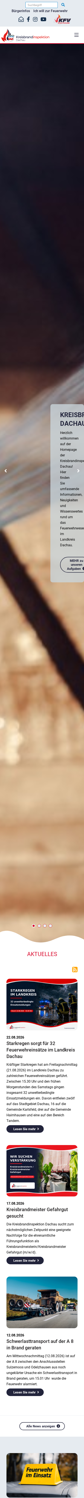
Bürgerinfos (21, 11)
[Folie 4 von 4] (50, 926)
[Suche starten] (63, 5)
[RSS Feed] (75, 969)
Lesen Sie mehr (24, 1129)
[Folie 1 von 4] (33, 926)
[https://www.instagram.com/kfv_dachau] (35, 19)
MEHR (69, 526)
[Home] (42, 35)
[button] (76, 35)
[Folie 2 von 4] (39, 926)
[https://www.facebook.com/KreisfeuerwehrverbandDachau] (28, 19)
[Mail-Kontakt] (21, 19)
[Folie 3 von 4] (45, 926)
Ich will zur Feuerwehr (50, 11)
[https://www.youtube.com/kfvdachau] (43, 19)
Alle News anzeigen (40, 1426)
